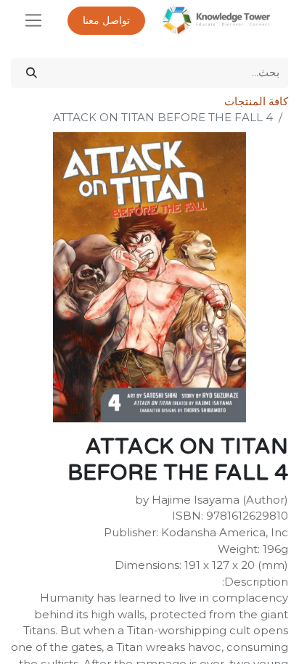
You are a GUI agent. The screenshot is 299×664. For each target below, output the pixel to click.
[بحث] (31, 73)
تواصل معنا (106, 21)
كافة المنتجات (256, 101)
